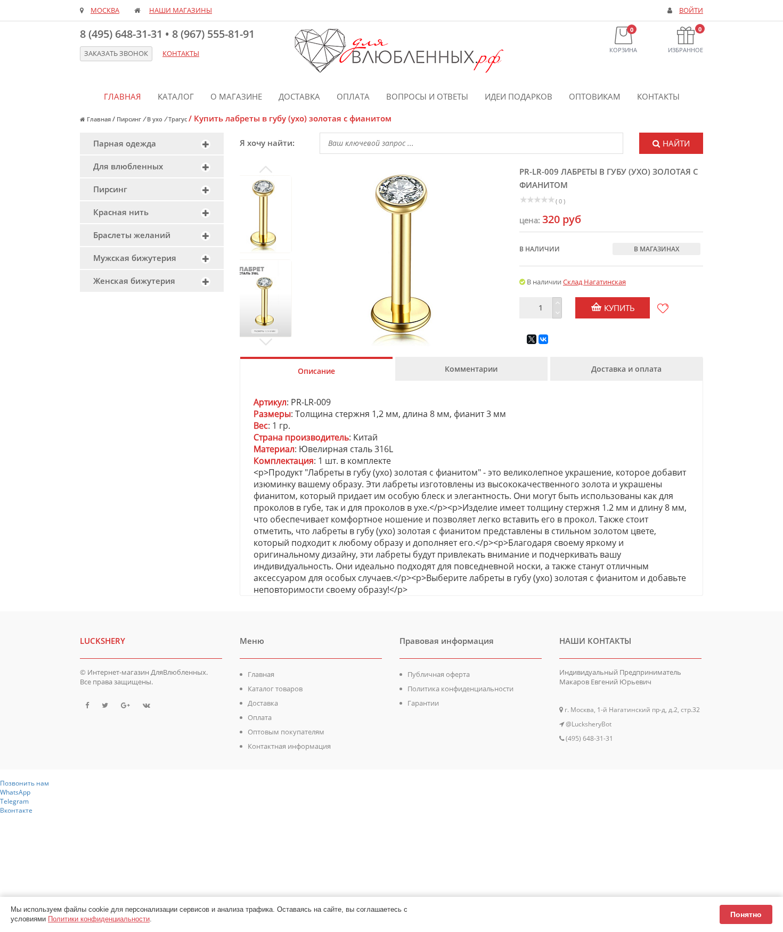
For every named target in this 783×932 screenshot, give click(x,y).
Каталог (176, 96)
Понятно (746, 914)
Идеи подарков (518, 96)
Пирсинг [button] (110, 189)
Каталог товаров (275, 688)
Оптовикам (595, 96)
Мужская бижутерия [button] (134, 257)
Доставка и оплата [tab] (626, 369)
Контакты (658, 96)
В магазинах (656, 249)
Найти (676, 143)
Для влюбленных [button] (128, 166)
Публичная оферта (438, 674)
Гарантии (423, 703)
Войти (691, 10)
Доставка (299, 96)
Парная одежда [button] (124, 143)
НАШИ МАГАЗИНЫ (180, 10)
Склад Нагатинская (594, 282)
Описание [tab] (316, 371)
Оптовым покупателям (286, 732)
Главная (122, 96)
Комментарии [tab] (471, 369)
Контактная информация (289, 746)
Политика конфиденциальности (460, 688)
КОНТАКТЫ (180, 53)
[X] (531, 339)
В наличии (539, 249)
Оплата (353, 96)
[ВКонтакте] (543, 339)
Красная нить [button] (121, 212)
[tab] (152, 143)
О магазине (236, 96)
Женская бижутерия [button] (134, 280)
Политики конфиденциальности (99, 919)
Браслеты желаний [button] (131, 235)
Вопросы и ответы (427, 96)
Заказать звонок (116, 53)
